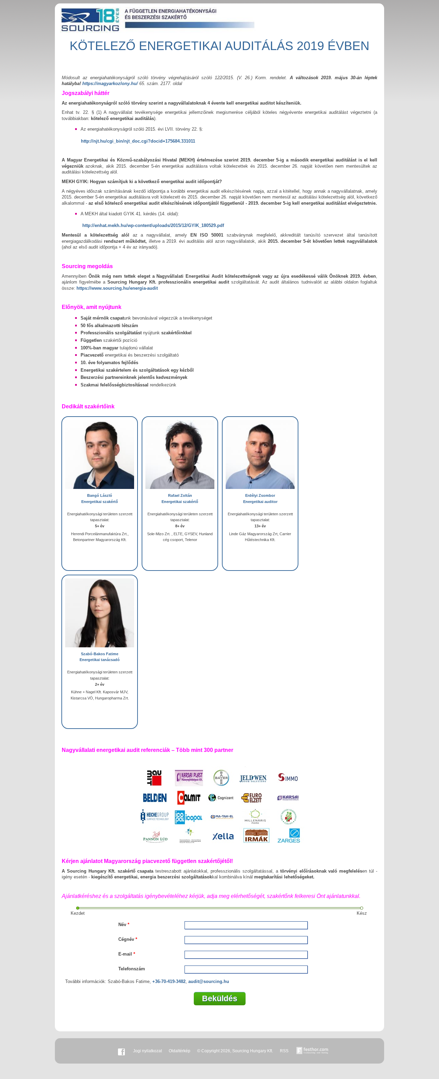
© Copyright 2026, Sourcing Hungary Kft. (235, 1050)
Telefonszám (131, 968)
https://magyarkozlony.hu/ (110, 83)
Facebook (121, 1051)
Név (123, 924)
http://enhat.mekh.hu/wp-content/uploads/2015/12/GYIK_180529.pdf (153, 225)
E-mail (126, 954)
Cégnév (127, 939)
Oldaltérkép (179, 1050)
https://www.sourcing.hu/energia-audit (117, 288)
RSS (284, 1050)
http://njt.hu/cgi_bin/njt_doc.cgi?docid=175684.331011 (138, 141)
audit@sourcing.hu (208, 981)
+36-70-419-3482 (169, 981)
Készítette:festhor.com (312, 1051)
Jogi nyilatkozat (147, 1050)
